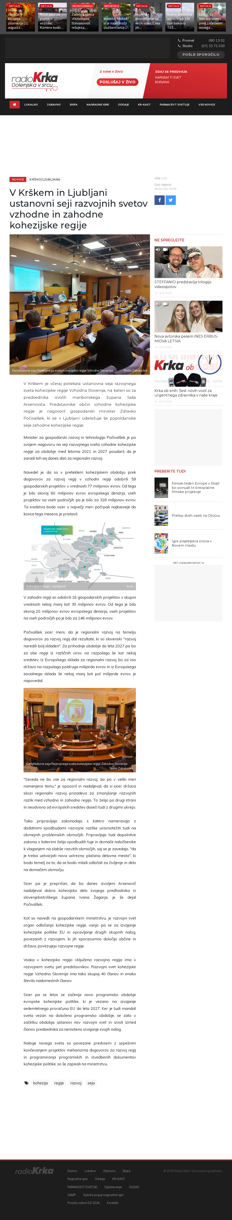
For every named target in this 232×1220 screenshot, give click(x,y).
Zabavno (54, 104)
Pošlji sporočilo (201, 55)
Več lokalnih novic (187, 562)
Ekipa (73, 104)
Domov (72, 1171)
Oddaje (123, 104)
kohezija (40, 1083)
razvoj (75, 1083)
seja (91, 1083)
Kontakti (112, 1203)
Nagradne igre (98, 104)
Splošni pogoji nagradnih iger (103, 1195)
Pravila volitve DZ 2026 (84, 1203)
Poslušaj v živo (117, 82)
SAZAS (134, 1187)
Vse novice (206, 104)
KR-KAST (144, 104)
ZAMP (72, 1195)
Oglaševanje (113, 1187)
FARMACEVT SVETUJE (174, 104)
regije (59, 1083)
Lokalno (31, 104)
